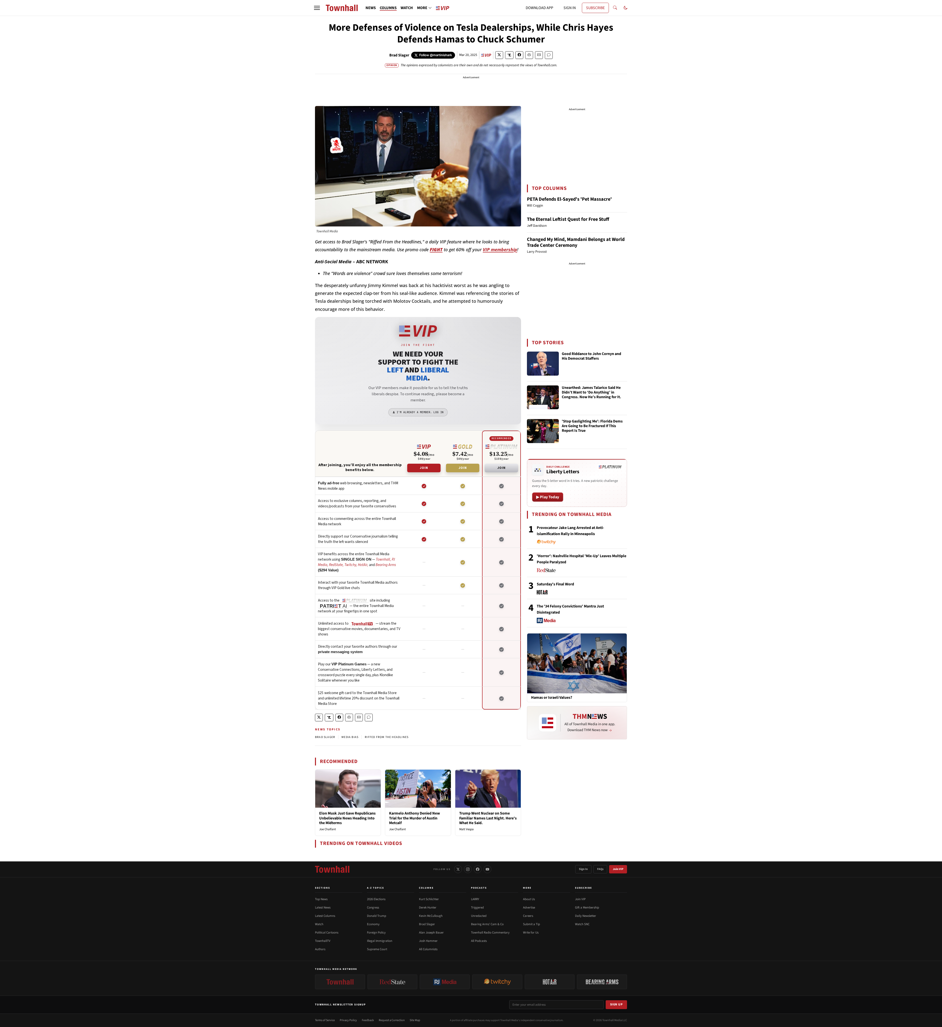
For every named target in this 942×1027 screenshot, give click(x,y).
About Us (529, 899)
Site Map (415, 1020)
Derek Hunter (427, 907)
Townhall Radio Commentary (490, 932)
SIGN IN (569, 8)
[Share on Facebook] (519, 55)
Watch (319, 924)
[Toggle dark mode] (625, 8)
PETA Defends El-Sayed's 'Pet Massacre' (569, 199)
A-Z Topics (375, 888)
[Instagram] (468, 869)
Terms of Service (325, 1020)
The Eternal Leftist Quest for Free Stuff (568, 219)
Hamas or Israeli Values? (551, 697)
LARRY (475, 899)
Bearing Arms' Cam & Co (487, 924)
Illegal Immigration (379, 941)
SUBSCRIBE (595, 8)
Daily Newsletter (585, 916)
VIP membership (500, 249)
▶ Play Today (547, 497)
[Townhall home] (332, 869)
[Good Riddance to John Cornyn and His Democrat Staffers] (543, 364)
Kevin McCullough (431, 916)
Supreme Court (377, 949)
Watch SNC (582, 924)
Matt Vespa (466, 829)
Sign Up (616, 1004)
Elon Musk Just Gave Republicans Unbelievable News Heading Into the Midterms (347, 818)
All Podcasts (479, 941)
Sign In (583, 869)
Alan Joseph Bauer (431, 932)
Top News (321, 899)
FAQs (600, 869)
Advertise (529, 907)
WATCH (407, 8)
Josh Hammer (428, 941)
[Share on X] (499, 55)
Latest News (322, 907)
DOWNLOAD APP (539, 8)
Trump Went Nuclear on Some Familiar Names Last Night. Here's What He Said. (488, 818)
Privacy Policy (348, 1020)
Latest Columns (325, 916)
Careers (528, 916)
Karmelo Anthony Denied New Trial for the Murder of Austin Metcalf (414, 818)
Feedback (368, 1020)
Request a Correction (392, 1020)
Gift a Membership (587, 907)
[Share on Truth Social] (509, 55)
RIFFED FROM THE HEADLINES (386, 737)
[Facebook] (478, 869)
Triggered (477, 907)
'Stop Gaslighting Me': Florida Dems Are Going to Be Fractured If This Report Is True (592, 426)
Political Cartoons (326, 932)
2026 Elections (376, 899)
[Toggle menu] (317, 8)
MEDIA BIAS (349, 737)
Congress (373, 907)
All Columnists (428, 949)
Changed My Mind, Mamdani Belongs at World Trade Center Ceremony (576, 242)
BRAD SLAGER (325, 737)
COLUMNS (388, 8)
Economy (373, 924)
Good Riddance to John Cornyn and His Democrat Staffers (591, 356)
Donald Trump (376, 916)
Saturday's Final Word (555, 584)
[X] (458, 869)
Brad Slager (399, 55)
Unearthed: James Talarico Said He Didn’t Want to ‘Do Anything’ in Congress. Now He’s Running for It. (591, 392)
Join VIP (618, 869)
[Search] (615, 8)
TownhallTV (322, 941)
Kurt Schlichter (429, 899)
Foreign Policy (376, 932)
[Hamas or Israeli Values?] (577, 663)
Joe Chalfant (327, 829)
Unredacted (478, 916)
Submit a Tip (531, 924)
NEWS (371, 8)
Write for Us (530, 932)
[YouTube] (487, 869)
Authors (320, 949)
